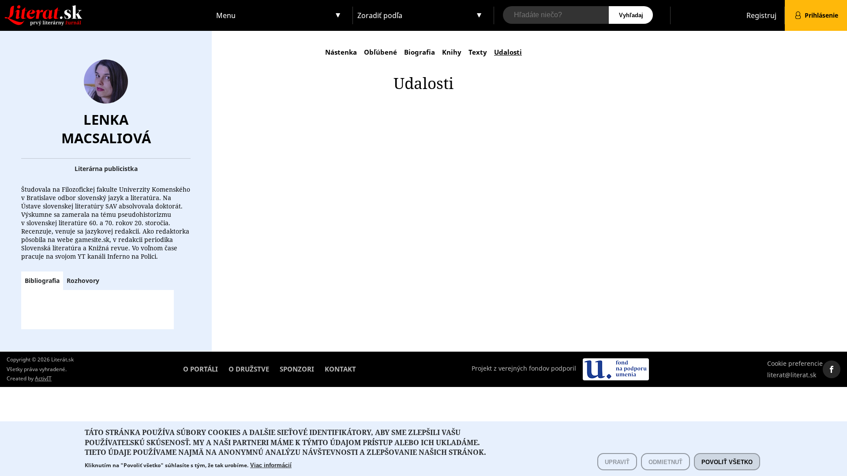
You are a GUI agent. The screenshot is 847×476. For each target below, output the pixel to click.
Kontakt (340, 368)
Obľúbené (380, 52)
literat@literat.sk (791, 375)
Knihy (451, 52)
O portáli (200, 368)
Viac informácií (271, 465)
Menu (226, 15)
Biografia (419, 52)
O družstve (249, 368)
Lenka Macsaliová (106, 128)
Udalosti (508, 52)
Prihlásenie (821, 15)
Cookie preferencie (795, 363)
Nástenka (341, 52)
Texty (477, 52)
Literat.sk (106, 8)
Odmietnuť (665, 461)
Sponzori (297, 368)
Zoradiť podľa (379, 15)
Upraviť (617, 461)
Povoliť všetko (727, 461)
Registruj (761, 15)
